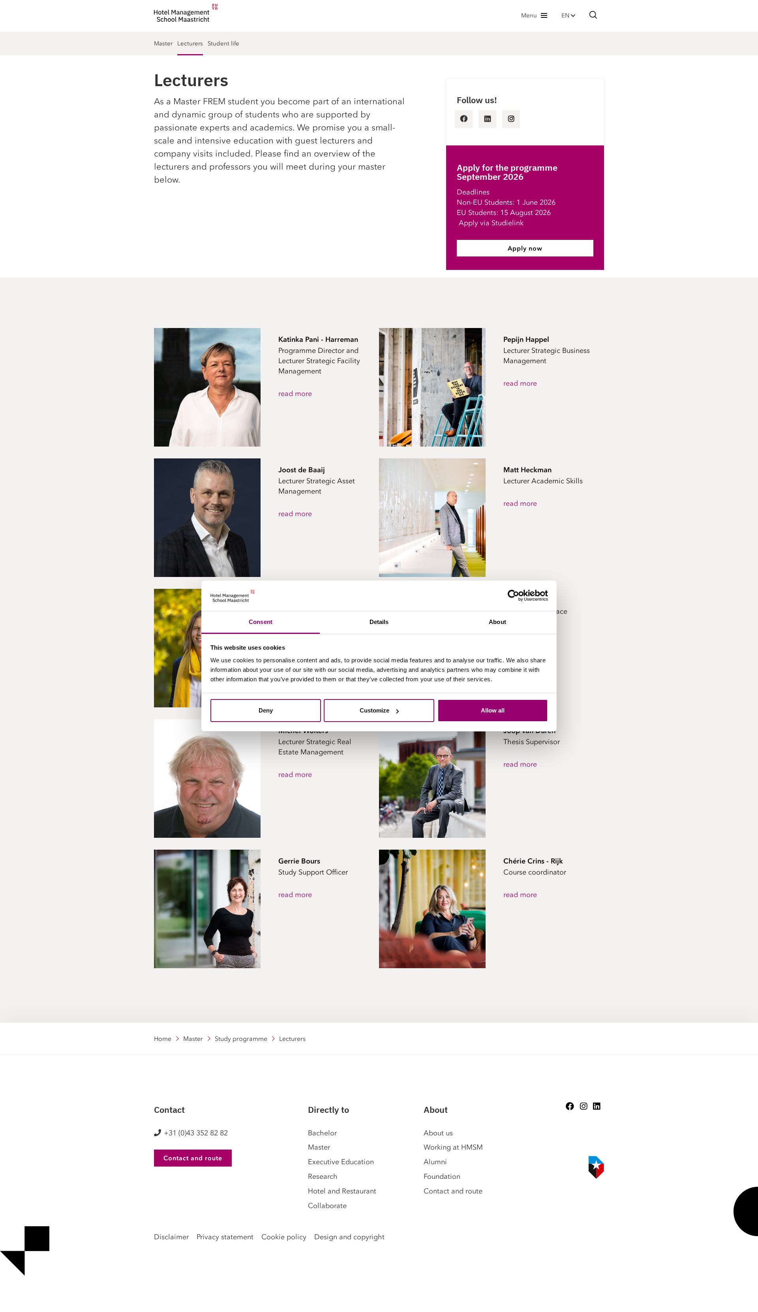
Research (323, 1176)
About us (438, 1133)
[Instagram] (583, 1106)
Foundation (442, 1176)
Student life (223, 43)
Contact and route (192, 1158)
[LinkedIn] (596, 1106)
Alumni (435, 1161)
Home (162, 1038)
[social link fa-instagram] (511, 119)
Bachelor (322, 1133)
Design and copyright (349, 1237)
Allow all (493, 710)
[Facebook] (570, 1106)
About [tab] (497, 621)
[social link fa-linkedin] (487, 119)
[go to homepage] (186, 15)
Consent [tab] (260, 621)
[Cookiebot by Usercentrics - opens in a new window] (513, 596)
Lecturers (190, 43)
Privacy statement (225, 1237)
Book (3, 1300)
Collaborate (327, 1205)
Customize (374, 710)
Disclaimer (171, 1237)
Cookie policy (283, 1237)
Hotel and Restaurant (342, 1191)
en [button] (566, 15)
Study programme (241, 1038)
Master (163, 43)
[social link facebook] (464, 119)
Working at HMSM (453, 1147)
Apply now (525, 248)
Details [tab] (379, 621)
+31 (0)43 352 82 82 (196, 1133)
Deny (266, 710)
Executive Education (341, 1161)
